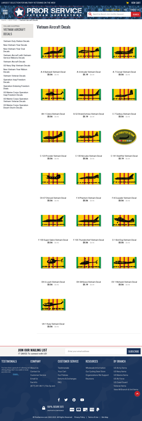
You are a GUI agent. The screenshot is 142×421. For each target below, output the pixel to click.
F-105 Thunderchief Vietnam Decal (88, 240)
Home (3, 20)
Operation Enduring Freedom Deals (16, 87)
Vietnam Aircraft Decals (14, 61)
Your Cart (62, 371)
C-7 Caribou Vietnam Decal (124, 114)
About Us (34, 368)
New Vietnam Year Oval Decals (14, 50)
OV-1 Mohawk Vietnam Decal (124, 282)
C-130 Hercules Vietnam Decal (88, 156)
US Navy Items (120, 371)
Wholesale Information (96, 368)
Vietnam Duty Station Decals (16, 41)
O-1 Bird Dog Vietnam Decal (124, 240)
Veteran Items (120, 386)
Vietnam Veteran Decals (14, 76)
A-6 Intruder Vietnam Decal (89, 72)
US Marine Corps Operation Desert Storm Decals (15, 106)
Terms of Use (93, 417)
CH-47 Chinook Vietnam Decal (53, 198)
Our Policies (63, 375)
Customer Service (38, 375)
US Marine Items (121, 375)
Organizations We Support (97, 375)
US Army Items (120, 368)
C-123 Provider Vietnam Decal (53, 156)
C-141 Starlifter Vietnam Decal (124, 156)
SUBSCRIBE (133, 351)
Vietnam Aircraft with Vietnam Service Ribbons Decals (17, 56)
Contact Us (35, 371)
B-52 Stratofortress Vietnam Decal (88, 114)
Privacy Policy (79, 417)
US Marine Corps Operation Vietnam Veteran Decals (15, 100)
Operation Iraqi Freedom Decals (14, 80)
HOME (101, 9)
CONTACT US (134, 9)
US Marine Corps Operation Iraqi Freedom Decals (15, 93)
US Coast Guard (120, 382)
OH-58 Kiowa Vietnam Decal (88, 282)
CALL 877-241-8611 (113, 9)
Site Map (105, 417)
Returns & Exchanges (67, 379)
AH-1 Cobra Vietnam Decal (53, 114)
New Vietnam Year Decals (15, 45)
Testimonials (63, 368)
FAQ (125, 9)
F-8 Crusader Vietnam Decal (124, 198)
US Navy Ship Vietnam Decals (16, 65)
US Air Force (119, 379)
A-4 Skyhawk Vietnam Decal (53, 72)
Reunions (90, 379)
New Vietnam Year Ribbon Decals (15, 70)
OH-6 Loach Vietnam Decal (53, 282)
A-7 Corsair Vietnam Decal (124, 72)
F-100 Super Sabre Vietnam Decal (53, 240)
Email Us (34, 379)
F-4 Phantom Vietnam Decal (88, 198)
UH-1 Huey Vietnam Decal (53, 324)
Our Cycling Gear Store (95, 371)
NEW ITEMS (12, 20)
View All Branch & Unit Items (126, 389)
